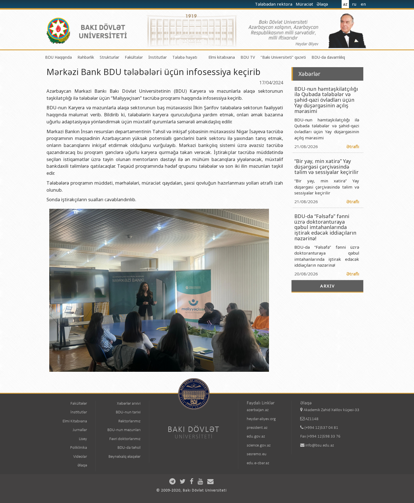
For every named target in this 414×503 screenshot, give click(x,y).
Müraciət (305, 4)
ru (354, 4)
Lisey (83, 439)
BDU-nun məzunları (124, 430)
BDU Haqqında (58, 57)
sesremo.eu (256, 454)
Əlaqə (323, 4)
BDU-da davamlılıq (328, 57)
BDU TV (248, 57)
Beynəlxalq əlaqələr (124, 457)
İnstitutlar (157, 57)
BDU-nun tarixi (128, 412)
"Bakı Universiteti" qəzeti (283, 57)
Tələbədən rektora (274, 4)
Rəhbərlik (85, 57)
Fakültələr (134, 57)
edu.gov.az (256, 436)
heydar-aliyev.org (261, 419)
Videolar (80, 457)
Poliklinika (78, 448)
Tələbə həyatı (184, 57)
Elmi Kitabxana (75, 421)
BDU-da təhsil (129, 448)
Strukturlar (109, 57)
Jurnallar (80, 430)
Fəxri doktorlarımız (125, 439)
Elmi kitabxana (221, 57)
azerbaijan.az (258, 410)
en (363, 4)
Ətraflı (352, 146)
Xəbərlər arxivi (129, 404)
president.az (257, 428)
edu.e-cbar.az (258, 463)
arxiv (327, 286)
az (345, 4)
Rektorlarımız (129, 421)
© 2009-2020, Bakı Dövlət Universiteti (191, 490)
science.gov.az (259, 445)
